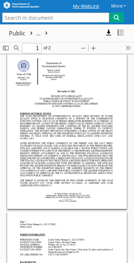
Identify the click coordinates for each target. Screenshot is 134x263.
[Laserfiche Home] (30, 5)
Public (25, 33)
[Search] (116, 18)
